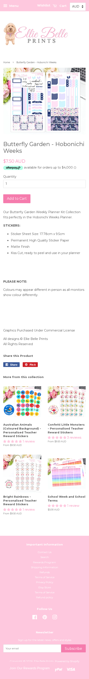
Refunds (45, 572)
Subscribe (73, 649)
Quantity (9, 177)
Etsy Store (44, 587)
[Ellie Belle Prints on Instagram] (54, 618)
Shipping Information (44, 567)
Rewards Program (44, 562)
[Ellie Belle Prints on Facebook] (34, 618)
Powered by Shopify (67, 661)
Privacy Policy (44, 582)
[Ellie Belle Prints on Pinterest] (44, 618)
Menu (13, 6)
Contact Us (44, 552)
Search (44, 557)
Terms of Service (44, 577)
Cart (63, 6)
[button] (13, 441)
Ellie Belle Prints (44, 661)
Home (6, 62)
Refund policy (44, 597)
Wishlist (43, 5)
